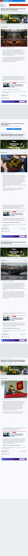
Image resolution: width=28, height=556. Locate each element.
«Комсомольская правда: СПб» (18, 222)
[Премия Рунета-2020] (11, 1)
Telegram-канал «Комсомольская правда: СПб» (15, 90)
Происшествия (5, 356)
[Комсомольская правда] (7, 1)
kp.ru (25, 94)
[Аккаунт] (26, 1)
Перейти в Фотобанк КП (11, 47)
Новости (2, 238)
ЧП (3, 454)
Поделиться (25, 151)
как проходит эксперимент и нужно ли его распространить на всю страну (17, 84)
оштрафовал (11, 76)
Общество (5, 238)
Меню (1, 1)
